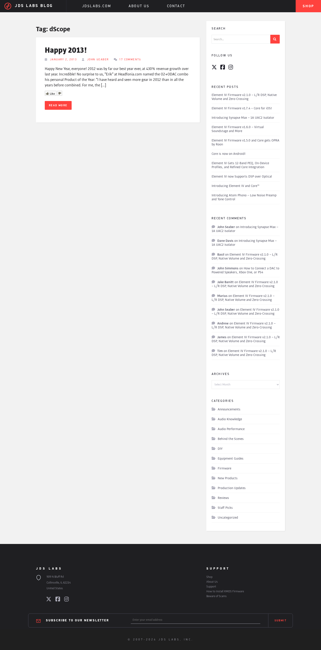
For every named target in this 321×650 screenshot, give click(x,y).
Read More (58, 105)
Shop (308, 6)
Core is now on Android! (228, 154)
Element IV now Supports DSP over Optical (242, 176)
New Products (228, 478)
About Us (139, 6)
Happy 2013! (66, 50)
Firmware (224, 468)
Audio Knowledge (230, 419)
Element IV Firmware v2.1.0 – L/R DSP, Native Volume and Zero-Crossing (244, 97)
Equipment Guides (230, 459)
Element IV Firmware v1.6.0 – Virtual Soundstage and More (238, 129)
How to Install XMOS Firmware (225, 591)
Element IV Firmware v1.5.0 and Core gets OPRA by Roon (245, 142)
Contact (176, 6)
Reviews (223, 498)
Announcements (229, 409)
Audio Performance (231, 429)
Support (211, 586)
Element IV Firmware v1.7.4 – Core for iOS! (242, 108)
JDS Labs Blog (34, 6)
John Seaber (98, 59)
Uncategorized (228, 518)
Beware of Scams (216, 596)
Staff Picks (225, 508)
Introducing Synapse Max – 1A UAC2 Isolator (243, 118)
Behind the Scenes (231, 439)
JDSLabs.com (96, 6)
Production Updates (232, 488)
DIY (220, 449)
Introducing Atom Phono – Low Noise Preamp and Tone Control (244, 197)
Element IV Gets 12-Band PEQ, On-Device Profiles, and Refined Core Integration (240, 165)
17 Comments (130, 59)
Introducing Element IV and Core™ (235, 186)
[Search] (275, 39)
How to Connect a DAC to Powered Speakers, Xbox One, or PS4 (245, 270)
